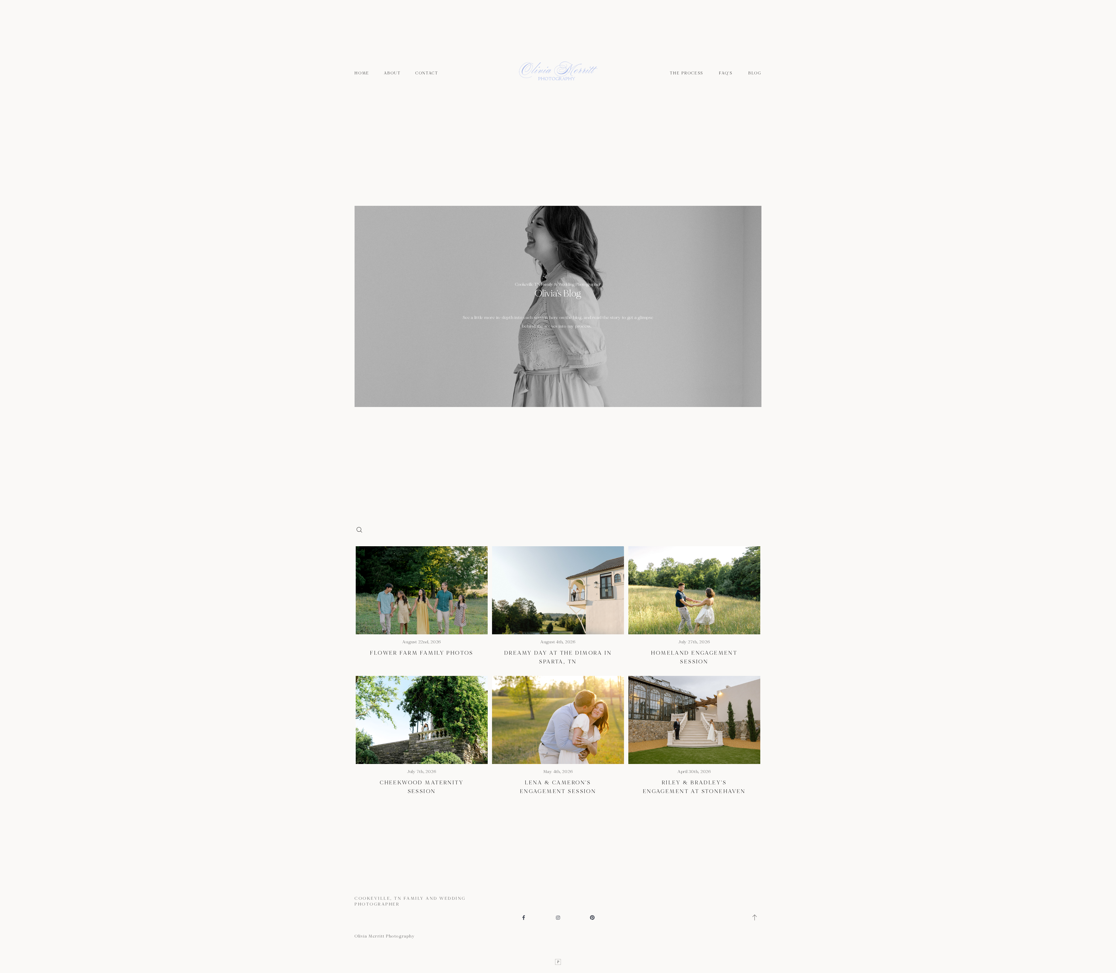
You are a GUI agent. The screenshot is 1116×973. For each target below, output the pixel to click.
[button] (755, 917)
